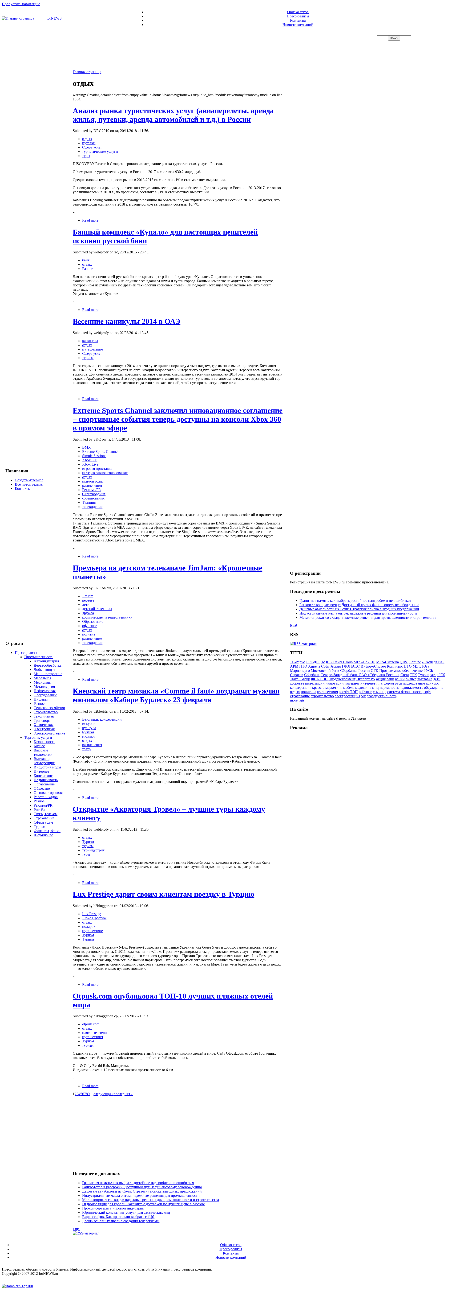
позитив (88, 634)
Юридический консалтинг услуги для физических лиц (126, 1212)
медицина (363, 687)
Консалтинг (43, 776)
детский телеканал (97, 609)
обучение (89, 626)
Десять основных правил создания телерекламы (120, 1221)
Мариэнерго (300, 671)
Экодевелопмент (342, 679)
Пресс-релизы (298, 16)
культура (89, 728)
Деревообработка (47, 665)
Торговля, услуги (38, 737)
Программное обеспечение (401, 671)
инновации (335, 683)
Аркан (336, 666)
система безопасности (405, 692)
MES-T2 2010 (364, 662)
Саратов (296, 675)
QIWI (404, 662)
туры (86, 156)
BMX (86, 447)
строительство (322, 696)
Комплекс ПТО (399, 666)
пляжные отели (94, 1033)
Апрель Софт (319, 666)
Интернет (41, 771)
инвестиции (315, 683)
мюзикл (88, 736)
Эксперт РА (365, 679)
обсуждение (433, 687)
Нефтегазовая (45, 691)
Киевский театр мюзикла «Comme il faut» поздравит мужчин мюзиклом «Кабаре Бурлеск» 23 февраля (176, 695)
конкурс (432, 683)
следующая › (103, 1094)
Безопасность (44, 742)
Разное (39, 704)
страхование (300, 696)
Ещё (76, 1229)
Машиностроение (48, 674)
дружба (88, 613)
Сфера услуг (44, 822)
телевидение (92, 507)
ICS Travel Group (339, 662)
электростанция (347, 696)
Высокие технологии (43, 752)
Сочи (404, 675)
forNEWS (54, 18)
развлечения (92, 485)
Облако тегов (298, 12)
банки (400, 679)
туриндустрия (93, 850)
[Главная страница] (18, 18)
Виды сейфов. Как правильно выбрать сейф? (118, 1217)
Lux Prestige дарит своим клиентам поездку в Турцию (163, 894)
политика (308, 692)
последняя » (123, 1094)
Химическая (43, 725)
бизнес (411, 679)
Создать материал (29, 480)
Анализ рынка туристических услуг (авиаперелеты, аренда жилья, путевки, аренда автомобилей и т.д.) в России (173, 115)
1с (323, 662)
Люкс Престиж (94, 918)
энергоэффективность (378, 696)
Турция (88, 939)
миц (375, 687)
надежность (389, 687)
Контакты (298, 20)
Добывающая (44, 670)
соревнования (93, 498)
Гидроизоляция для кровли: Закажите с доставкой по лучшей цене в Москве (143, 1204)
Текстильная (44, 716)
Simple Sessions (94, 456)
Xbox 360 (89, 460)
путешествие (92, 349)
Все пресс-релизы (29, 484)
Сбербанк (312, 675)
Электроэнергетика (49, 733)
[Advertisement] (226, 55)
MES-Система (387, 662)
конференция (300, 687)
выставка (424, 679)
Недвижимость (46, 780)
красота (318, 687)
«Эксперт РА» (433, 662)
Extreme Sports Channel (100, 452)
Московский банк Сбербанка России (340, 671)
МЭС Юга (421, 666)
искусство (90, 724)
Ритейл (39, 810)
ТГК (413, 675)
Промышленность (38, 657)
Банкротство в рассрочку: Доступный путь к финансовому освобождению (142, 1187)
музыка (88, 732)
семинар (379, 692)
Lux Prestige (91, 914)
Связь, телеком (45, 814)
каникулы (90, 341)
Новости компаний (297, 25)
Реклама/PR (43, 805)
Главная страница (87, 72)
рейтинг (365, 692)
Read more (90, 220)
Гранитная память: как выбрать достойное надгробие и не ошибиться (138, 1183)
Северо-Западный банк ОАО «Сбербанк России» (360, 675)
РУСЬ (428, 671)
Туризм (39, 827)
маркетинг (333, 687)
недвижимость (411, 687)
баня (85, 260)
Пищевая (41, 699)
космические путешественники (107, 617)
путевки (88, 143)
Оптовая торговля (48, 793)
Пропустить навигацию (21, 4)
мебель (348, 687)
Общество (42, 788)
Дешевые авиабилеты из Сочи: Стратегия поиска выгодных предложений (142, 1191)
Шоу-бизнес (43, 835)
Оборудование (45, 695)
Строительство (46, 712)
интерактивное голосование (105, 473)
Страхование (44, 818)
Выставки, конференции (44, 761)
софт (427, 692)
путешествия (92, 1037)
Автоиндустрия (46, 661)
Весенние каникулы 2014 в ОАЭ (126, 321)
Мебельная (42, 678)
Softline (415, 662)
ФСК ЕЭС (319, 679)
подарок (88, 927)
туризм (87, 358)
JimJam (87, 596)
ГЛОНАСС (351, 666)
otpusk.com (90, 1024)
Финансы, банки (47, 831)
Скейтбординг (93, 494)
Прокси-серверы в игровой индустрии (113, 1208)
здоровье (297, 683)
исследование (414, 683)
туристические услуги (100, 151)
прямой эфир (92, 481)
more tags (297, 700)
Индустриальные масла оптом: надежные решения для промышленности (141, 1195)
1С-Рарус (297, 662)
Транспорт (42, 720)
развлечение (92, 638)
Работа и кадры (46, 797)
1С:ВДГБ (313, 662)
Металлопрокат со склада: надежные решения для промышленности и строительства (150, 1200)
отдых (87, 139)
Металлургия (44, 687)
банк (390, 679)
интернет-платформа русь (381, 683)
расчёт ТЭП (348, 692)
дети (85, 605)
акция (381, 679)
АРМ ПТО (298, 666)
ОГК (374, 671)
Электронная (44, 729)
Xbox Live (90, 464)
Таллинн (89, 502)
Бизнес (39, 746)
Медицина (42, 682)
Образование (44, 784)
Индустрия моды (47, 767)
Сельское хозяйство (49, 708)
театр (86, 749)
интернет (352, 683)
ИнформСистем (373, 666)
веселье (88, 600)
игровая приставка (97, 468)
